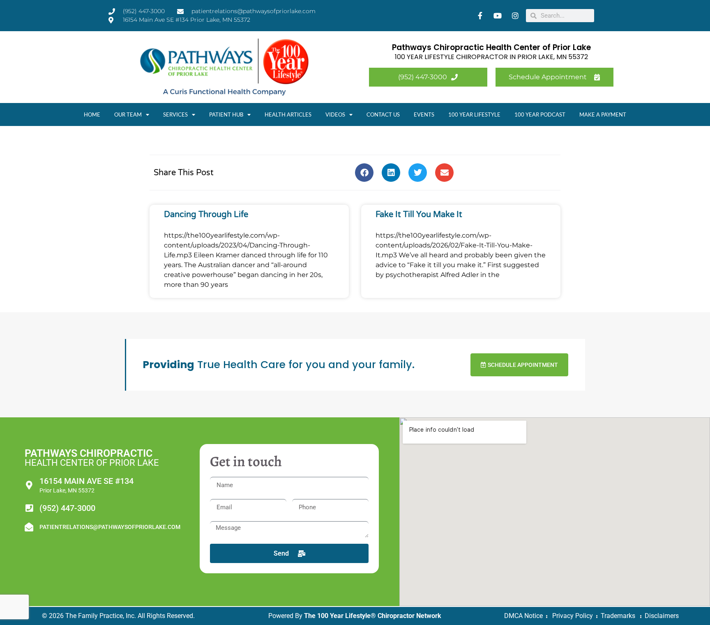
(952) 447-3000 (67, 508)
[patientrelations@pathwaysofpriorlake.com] (29, 527)
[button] (364, 172)
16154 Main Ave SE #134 (86, 481)
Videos (335, 114)
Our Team (128, 114)
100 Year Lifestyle (474, 114)
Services (175, 114)
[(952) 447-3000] (29, 508)
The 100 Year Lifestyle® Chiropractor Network (372, 616)
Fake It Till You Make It (419, 215)
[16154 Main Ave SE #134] (29, 485)
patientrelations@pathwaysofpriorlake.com (109, 527)
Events (424, 114)
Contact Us (383, 114)
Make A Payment (602, 114)
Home (92, 114)
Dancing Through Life (206, 215)
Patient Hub (226, 114)
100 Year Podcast (539, 114)
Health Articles (288, 114)
